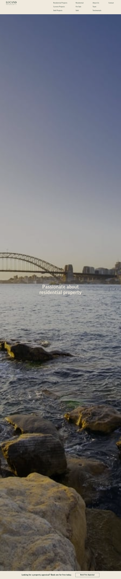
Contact (111, 3)
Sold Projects (57, 10)
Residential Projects (60, 3)
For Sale (78, 7)
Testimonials (97, 10)
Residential (80, 3)
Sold (77, 10)
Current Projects (59, 7)
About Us (96, 3)
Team (94, 7)
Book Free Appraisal (87, 575)
